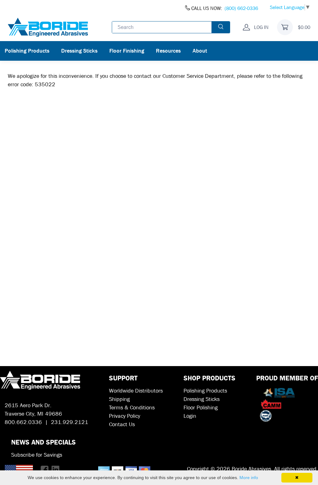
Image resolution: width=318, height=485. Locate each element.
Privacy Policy (124, 416)
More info (248, 477)
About (200, 50)
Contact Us (122, 424)
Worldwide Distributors (136, 390)
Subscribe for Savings (36, 455)
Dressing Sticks (79, 50)
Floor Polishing (201, 407)
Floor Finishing (126, 50)
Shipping (119, 399)
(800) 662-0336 (241, 8)
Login (190, 416)
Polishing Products (27, 50)
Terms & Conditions (132, 407)
